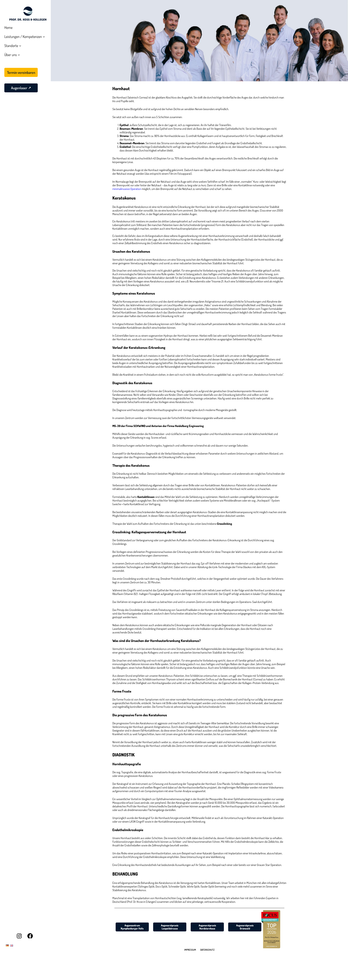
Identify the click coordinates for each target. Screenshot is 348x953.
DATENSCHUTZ (207, 949)
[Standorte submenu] (20, 45)
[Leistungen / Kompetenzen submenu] (44, 36)
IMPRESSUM (190, 949)
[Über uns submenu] (19, 55)
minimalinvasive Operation (126, 189)
